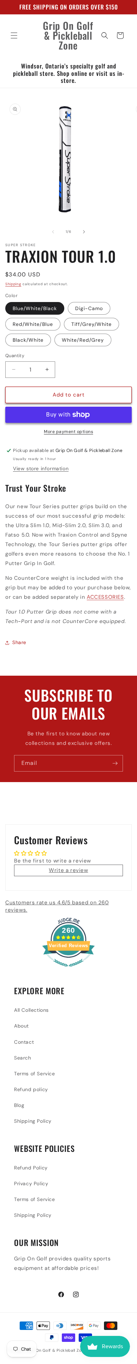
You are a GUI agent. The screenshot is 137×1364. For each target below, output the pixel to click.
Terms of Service (34, 1073)
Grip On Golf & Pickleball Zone (56, 1350)
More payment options (68, 431)
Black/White (28, 340)
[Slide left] (53, 232)
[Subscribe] (115, 763)
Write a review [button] (68, 870)
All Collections (31, 1010)
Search (22, 1058)
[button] (14, 35)
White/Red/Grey (83, 340)
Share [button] (19, 642)
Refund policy (31, 1089)
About (21, 1026)
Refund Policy (31, 1168)
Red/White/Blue (33, 324)
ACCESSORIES (105, 597)
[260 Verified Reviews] (68, 970)
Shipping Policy (33, 1121)
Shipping (13, 284)
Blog (19, 1105)
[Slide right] (84, 232)
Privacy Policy (31, 1183)
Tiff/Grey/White (91, 324)
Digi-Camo (89, 308)
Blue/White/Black (35, 308)
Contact (24, 1042)
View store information (40, 468)
